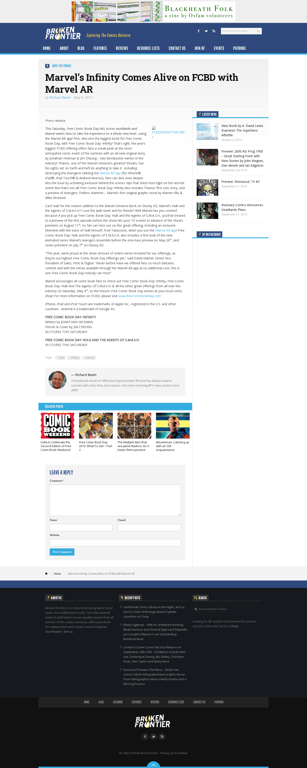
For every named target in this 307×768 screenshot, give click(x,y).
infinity (75, 357)
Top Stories (65, 66)
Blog (81, 48)
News (55, 66)
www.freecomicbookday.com (139, 296)
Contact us (177, 48)
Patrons (239, 48)
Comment (57, 480)
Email (122, 520)
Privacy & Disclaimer (174, 753)
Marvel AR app (110, 173)
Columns (117, 702)
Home (47, 48)
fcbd (61, 357)
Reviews (122, 48)
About (64, 48)
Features (100, 48)
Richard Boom (60, 97)
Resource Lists (148, 48)
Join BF (200, 48)
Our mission (53, 631)
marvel (90, 357)
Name (53, 520)
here (235, 626)
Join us (68, 631)
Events (219, 48)
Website (55, 535)
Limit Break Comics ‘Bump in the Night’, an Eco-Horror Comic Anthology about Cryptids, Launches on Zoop (154, 611)
